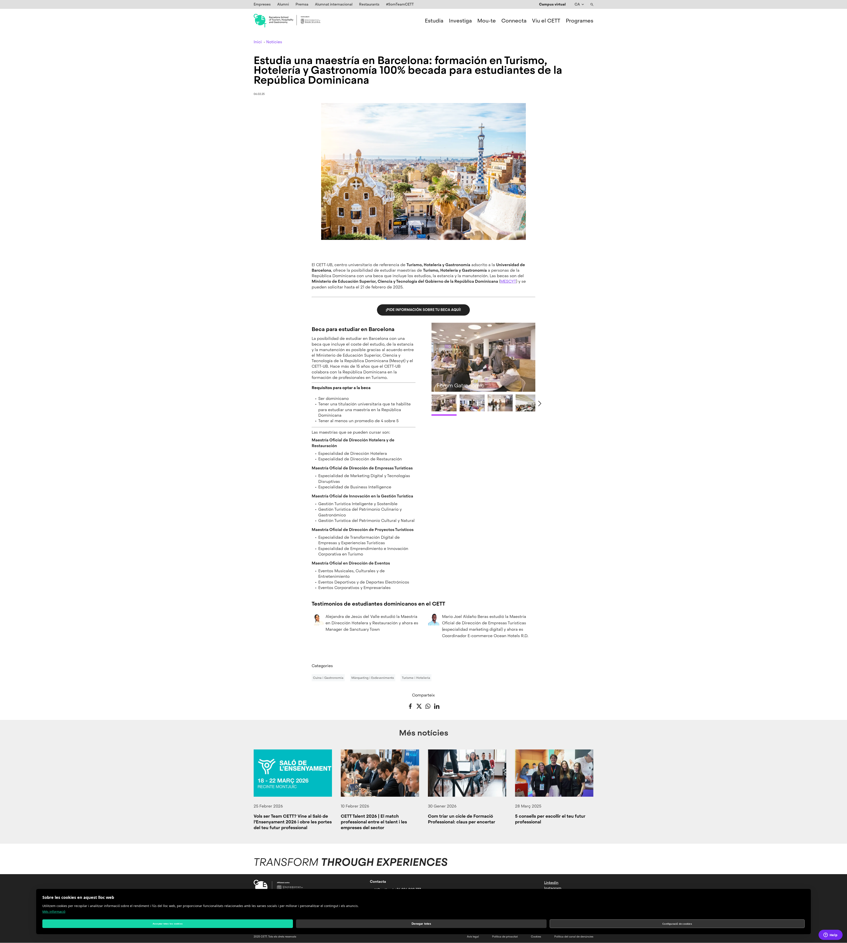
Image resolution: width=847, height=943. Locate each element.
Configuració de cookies (677, 923)
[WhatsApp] (428, 705)
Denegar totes (421, 923)
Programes (579, 20)
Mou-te (486, 20)
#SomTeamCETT (400, 4)
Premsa (302, 4)
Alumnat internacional (333, 4)
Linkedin (551, 882)
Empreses (262, 4)
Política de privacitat (505, 936)
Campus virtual (552, 4)
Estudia (434, 20)
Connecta (514, 20)
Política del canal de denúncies (573, 936)
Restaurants (369, 4)
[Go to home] (287, 21)
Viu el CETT (546, 20)
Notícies (274, 41)
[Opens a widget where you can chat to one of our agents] (830, 935)
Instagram (552, 888)
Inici (258, 41)
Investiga (460, 20)
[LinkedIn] (436, 705)
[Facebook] (410, 705)
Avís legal (473, 936)
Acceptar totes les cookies (168, 923)
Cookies (536, 936)
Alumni (283, 4)
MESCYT (508, 281)
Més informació (53, 911)
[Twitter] (419, 705)
